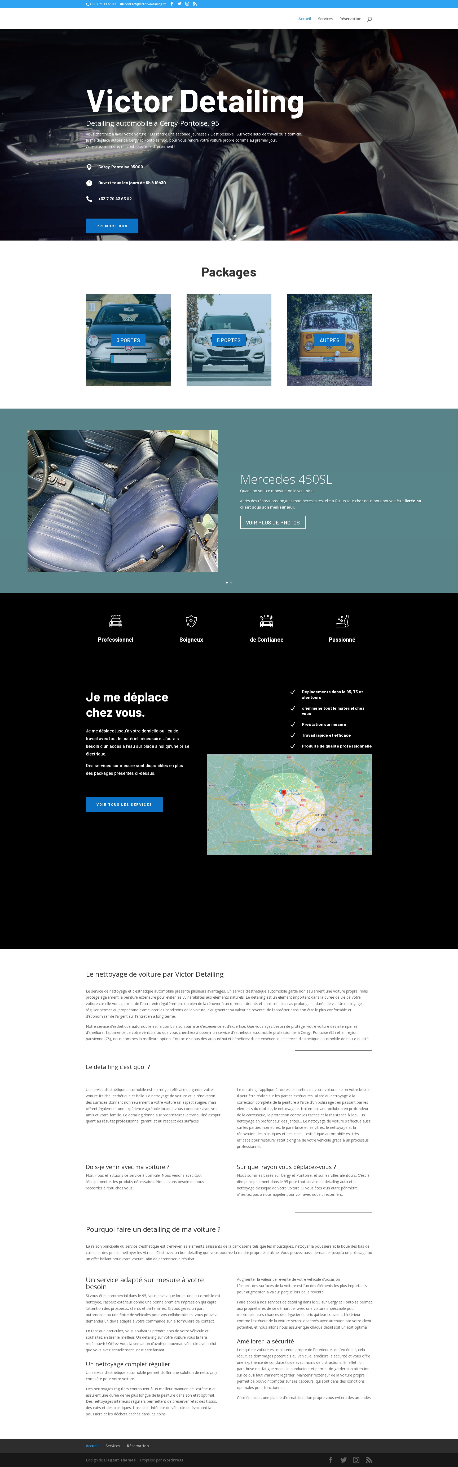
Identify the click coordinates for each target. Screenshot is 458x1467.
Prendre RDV (112, 225)
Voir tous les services (124, 804)
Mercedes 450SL (286, 479)
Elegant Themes (120, 1460)
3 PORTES (128, 340)
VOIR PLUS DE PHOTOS (273, 522)
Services (325, 19)
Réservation (351, 19)
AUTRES (330, 340)
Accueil (304, 19)
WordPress (173, 1460)
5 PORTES (229, 340)
